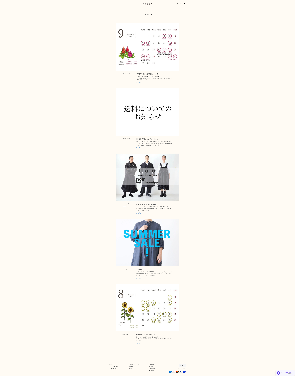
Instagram (152, 368)
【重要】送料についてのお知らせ (147, 139)
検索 (110, 364)
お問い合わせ (112, 368)
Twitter (151, 366)
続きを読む (138, 82)
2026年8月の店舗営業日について (147, 334)
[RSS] (151, 15)
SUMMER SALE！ (142, 269)
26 (149, 350)
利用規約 (131, 366)
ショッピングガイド (134, 364)
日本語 (181, 365)
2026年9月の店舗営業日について (147, 74)
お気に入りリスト (113, 366)
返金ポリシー (132, 368)
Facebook (152, 364)
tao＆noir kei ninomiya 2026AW (146, 204)
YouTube (152, 370)
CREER (184, 368)
